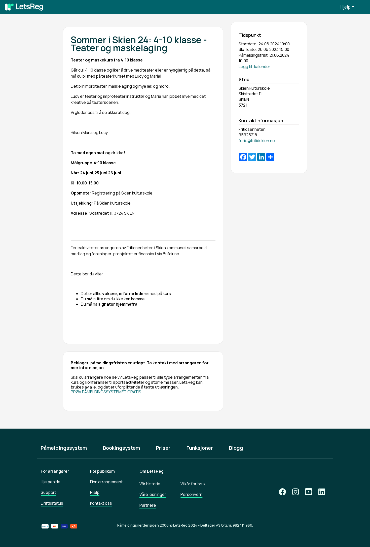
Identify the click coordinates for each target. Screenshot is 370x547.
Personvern (191, 494)
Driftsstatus (52, 503)
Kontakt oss (101, 503)
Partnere (147, 505)
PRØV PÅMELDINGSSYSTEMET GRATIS (106, 392)
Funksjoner (200, 448)
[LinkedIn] (321, 492)
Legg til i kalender (254, 66)
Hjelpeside (50, 482)
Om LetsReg (151, 471)
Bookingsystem (121, 448)
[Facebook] (282, 492)
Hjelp (346, 7)
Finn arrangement (106, 482)
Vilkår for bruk (193, 484)
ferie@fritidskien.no (257, 140)
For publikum (102, 471)
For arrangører (55, 471)
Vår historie (149, 484)
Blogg (236, 448)
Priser (163, 448)
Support (48, 492)
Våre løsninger (152, 494)
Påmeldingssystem (64, 448)
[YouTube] (308, 492)
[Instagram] (295, 492)
